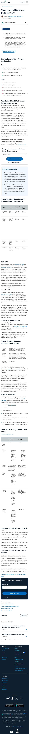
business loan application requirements (10, 368)
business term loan (19, 264)
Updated (6, 18)
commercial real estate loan (20, 326)
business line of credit (6, 294)
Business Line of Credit (6, 610)
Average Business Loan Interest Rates (10, 606)
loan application (12, 405)
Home (2, 639)
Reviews (12, 639)
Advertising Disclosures (7, 597)
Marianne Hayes (12, 16)
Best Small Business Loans (7, 604)
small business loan (21, 144)
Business (7, 639)
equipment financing (6, 267)
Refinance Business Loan (7, 608)
